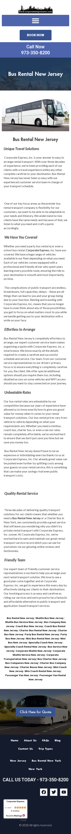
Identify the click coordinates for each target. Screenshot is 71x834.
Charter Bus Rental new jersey (37, 630)
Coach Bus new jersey (29, 626)
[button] (35, 20)
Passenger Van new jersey (21, 675)
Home (14, 740)
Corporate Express (37, 250)
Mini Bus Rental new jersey (42, 638)
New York (35, 769)
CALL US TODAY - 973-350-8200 (35, 779)
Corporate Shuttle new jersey (33, 650)
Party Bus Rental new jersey (42, 634)
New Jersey (18, 761)
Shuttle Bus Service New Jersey (23, 622)
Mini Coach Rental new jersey (43, 671)
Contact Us (25, 749)
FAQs (45, 740)
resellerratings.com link (15, 816)
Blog (57, 740)
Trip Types (45, 749)
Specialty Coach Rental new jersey (25, 646)
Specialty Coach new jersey (45, 642)
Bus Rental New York (46, 761)
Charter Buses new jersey (35, 667)
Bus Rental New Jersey (26, 518)
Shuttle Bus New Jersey (49, 618)
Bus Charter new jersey (52, 658)
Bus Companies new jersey (21, 662)
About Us (30, 740)
